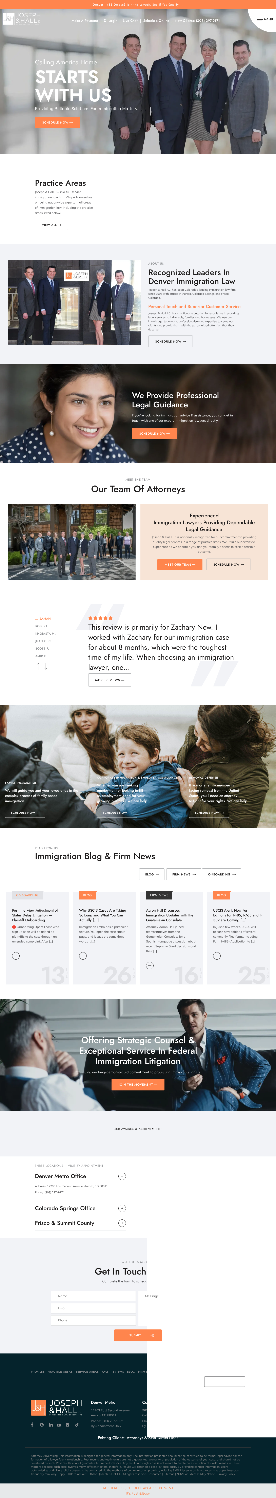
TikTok (76, 1425)
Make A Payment (85, 20)
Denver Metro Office (60, 1176)
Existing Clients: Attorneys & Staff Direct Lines (138, 1437)
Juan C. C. (43, 641)
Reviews (117, 1372)
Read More (16, 956)
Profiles (37, 1372)
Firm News (181, 874)
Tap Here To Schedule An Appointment (138, 1490)
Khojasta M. (45, 633)
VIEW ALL (49, 225)
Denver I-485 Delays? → (138, 4)
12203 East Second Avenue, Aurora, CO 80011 (77, 1186)
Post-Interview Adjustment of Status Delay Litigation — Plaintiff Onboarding (35, 915)
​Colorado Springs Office (65, 1208)
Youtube (59, 1425)
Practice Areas (60, 1372)
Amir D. (41, 656)
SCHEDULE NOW (55, 122)
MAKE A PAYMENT (223, 1382)
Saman (44, 618)
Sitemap (169, 1474)
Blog (149, 874)
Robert (40, 626)
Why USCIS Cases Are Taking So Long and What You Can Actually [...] (102, 915)
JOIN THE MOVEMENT (136, 1084)
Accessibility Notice (202, 1474)
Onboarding (219, 874)
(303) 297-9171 (208, 20)
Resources (154, 1474)
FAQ (105, 1372)
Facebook (33, 1425)
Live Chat (130, 20)
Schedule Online (156, 20)
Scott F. (41, 648)
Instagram (68, 1425)
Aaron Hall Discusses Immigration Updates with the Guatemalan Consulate (169, 915)
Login (113, 20)
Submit (135, 1335)
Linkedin (50, 1425)
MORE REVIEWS (107, 680)
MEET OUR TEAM (178, 564)
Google (42, 1425)
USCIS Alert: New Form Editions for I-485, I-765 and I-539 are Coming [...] (237, 915)
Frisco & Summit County (64, 1223)
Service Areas (87, 1372)
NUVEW (182, 1474)
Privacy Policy (226, 1474)
